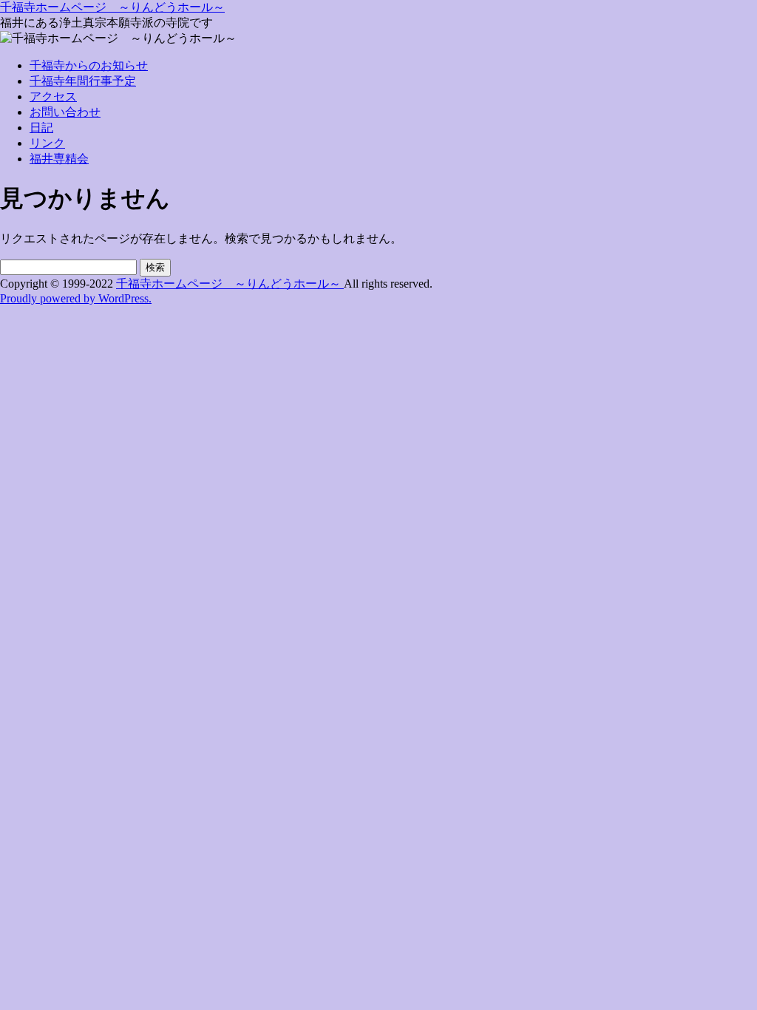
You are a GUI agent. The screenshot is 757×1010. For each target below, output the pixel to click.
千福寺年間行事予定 (83, 81)
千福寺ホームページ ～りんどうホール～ (112, 7)
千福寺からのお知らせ (89, 65)
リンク (47, 143)
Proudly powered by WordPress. (76, 298)
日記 (41, 127)
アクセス (53, 96)
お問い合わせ (65, 112)
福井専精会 (59, 158)
